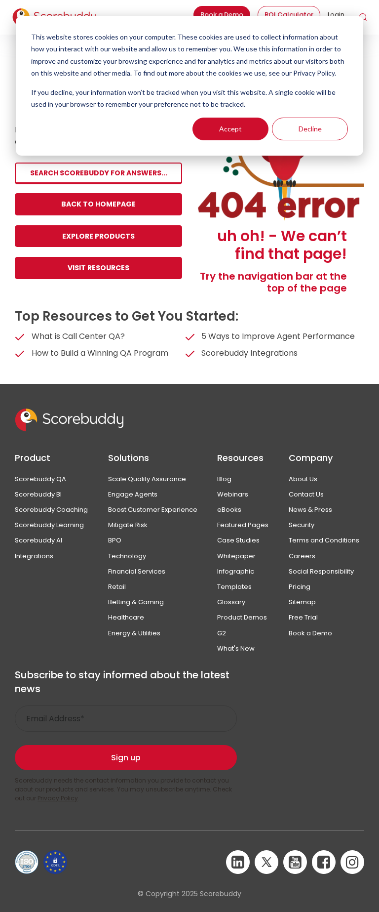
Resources (240, 458)
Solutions (128, 458)
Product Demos (242, 617)
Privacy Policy (58, 798)
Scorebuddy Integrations (249, 353)
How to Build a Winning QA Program (100, 353)
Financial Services (136, 571)
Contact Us (306, 494)
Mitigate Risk (128, 525)
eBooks (229, 509)
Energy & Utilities (134, 633)
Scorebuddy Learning (49, 525)
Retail (117, 586)
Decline (310, 128)
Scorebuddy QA (40, 479)
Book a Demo (221, 14)
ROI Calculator (289, 14)
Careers (302, 556)
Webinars (232, 494)
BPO (114, 540)
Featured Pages (242, 525)
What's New (236, 648)
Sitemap (302, 602)
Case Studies (238, 540)
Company (311, 458)
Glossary (231, 602)
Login (336, 14)
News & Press (310, 509)
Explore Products (98, 236)
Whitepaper (236, 556)
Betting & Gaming (136, 602)
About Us (303, 479)
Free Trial (303, 617)
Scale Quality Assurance (147, 479)
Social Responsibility (321, 571)
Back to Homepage (98, 204)
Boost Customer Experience (152, 509)
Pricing (299, 586)
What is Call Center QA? (78, 336)
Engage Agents (132, 494)
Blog (224, 479)
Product (32, 458)
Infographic (235, 571)
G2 (221, 633)
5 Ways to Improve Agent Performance (278, 336)
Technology (127, 556)
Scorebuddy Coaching (51, 509)
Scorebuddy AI (38, 540)
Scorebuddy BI (38, 494)
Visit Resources (98, 268)
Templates (234, 586)
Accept (230, 128)
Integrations (34, 556)
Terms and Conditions (324, 540)
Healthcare (126, 617)
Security (301, 525)
